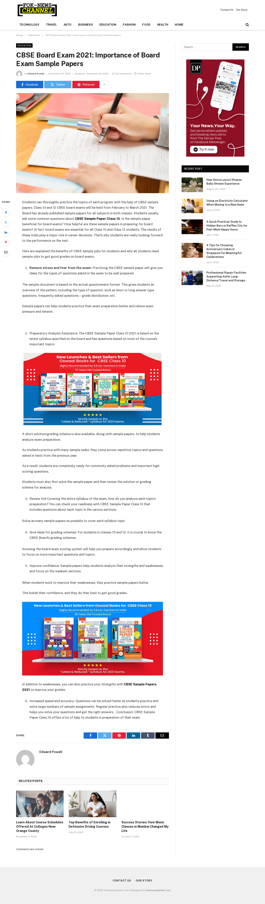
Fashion (129, 24)
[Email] (6, 252)
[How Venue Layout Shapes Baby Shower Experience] (192, 184)
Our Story (242, 9)
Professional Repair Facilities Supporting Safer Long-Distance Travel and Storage (226, 276)
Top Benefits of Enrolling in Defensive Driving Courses (89, 824)
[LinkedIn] (6, 232)
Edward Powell (36, 73)
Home (179, 24)
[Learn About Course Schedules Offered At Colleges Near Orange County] (40, 804)
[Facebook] (6, 212)
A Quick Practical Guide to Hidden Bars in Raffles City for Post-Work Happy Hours (226, 225)
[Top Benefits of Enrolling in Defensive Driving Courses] (92, 804)
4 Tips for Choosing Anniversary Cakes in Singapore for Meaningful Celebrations (224, 251)
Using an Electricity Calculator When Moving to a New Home (227, 202)
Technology (29, 24)
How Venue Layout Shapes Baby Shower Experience (224, 181)
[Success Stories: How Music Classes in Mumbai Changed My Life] (145, 804)
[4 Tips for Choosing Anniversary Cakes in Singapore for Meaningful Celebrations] (192, 250)
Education (108, 24)
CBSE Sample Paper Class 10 (97, 219)
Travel (51, 24)
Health (162, 24)
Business (85, 24)
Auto (68, 24)
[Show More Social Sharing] (104, 84)
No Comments (123, 73)
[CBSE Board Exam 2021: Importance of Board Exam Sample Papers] (92, 143)
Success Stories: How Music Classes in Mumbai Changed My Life (145, 826)
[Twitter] (6, 222)
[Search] (247, 24)
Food (146, 24)
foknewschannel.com (157, 890)
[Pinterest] (6, 242)
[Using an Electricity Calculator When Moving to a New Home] (192, 205)
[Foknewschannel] (37, 9)
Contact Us (226, 9)
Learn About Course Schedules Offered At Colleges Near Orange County (39, 826)
